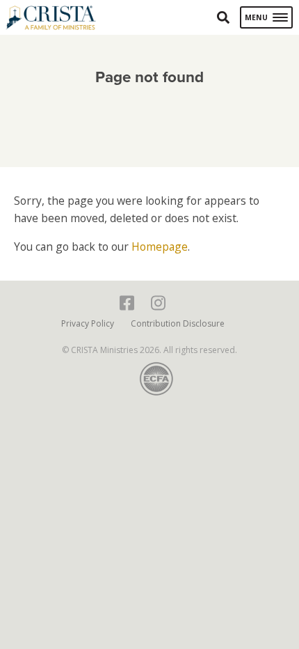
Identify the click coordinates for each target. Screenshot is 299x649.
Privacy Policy (87, 323)
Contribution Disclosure (178, 323)
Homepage (159, 246)
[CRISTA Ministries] (51, 18)
